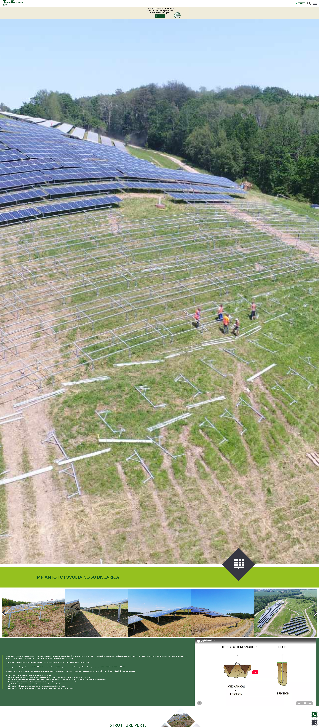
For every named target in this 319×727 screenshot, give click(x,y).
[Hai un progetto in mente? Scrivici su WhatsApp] (314, 722)
